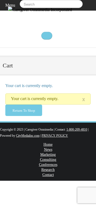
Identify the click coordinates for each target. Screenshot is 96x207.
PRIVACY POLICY (55, 135)
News (48, 150)
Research (48, 170)
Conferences (48, 165)
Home (48, 144)
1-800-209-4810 (76, 129)
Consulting (48, 160)
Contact (48, 175)
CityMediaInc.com (27, 135)
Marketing (48, 155)
